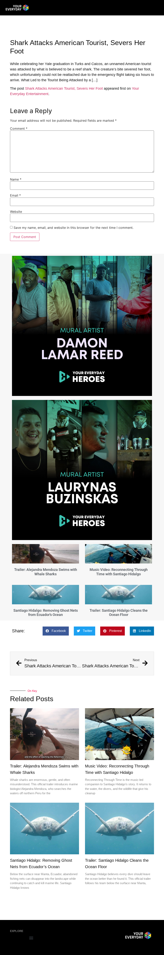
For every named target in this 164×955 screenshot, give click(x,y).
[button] (56, 631)
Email (15, 195)
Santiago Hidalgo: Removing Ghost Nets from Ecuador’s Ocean (45, 612)
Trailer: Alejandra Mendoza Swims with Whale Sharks (45, 571)
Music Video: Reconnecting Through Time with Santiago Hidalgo (119, 571)
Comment (18, 128)
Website (16, 211)
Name (15, 179)
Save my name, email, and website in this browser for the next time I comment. (73, 227)
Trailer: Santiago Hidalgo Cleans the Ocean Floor (119, 612)
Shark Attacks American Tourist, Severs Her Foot (64, 88)
